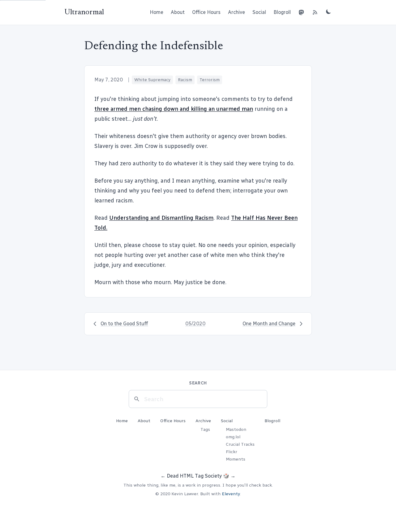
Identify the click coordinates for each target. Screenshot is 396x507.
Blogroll (282, 12)
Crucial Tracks (240, 444)
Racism (185, 79)
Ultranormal (84, 12)
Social (259, 12)
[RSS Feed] (315, 12)
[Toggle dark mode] (328, 11)
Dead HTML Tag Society (194, 476)
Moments (235, 459)
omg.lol (233, 437)
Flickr (231, 451)
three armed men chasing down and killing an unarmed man (173, 109)
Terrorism (210, 79)
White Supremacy (152, 79)
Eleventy (231, 493)
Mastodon (236, 429)
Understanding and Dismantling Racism (161, 217)
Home (156, 12)
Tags (205, 429)
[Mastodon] (301, 12)
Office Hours (206, 12)
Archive (236, 12)
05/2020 (195, 324)
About (178, 12)
